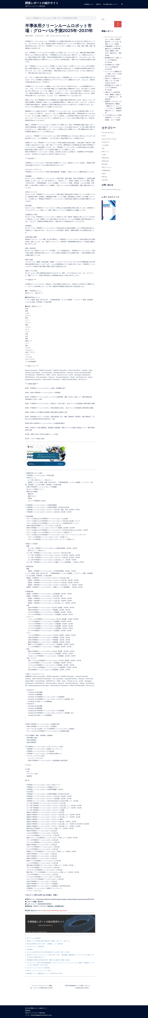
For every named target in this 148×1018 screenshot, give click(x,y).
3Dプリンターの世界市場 (33, 938)
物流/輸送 (105, 164)
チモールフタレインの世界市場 (35, 946)
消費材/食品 (105, 158)
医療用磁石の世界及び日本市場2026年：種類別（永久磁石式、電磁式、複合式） (49, 960)
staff (31, 35)
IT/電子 (47, 35)
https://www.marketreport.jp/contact (54, 910)
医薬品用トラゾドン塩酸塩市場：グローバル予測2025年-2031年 (44, 973)
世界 (68, 35)
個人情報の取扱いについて (110, 4)
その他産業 (105, 145)
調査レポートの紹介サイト (42, 3)
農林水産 (104, 177)
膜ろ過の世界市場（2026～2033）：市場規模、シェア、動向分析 (45, 943)
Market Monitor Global (58, 35)
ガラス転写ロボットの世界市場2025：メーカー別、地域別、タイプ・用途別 (113, 117)
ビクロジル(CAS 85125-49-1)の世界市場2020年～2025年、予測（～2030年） (49, 952)
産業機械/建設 (106, 170)
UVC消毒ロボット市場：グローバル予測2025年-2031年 (112, 67)
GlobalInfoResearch (108, 132)
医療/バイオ (105, 151)
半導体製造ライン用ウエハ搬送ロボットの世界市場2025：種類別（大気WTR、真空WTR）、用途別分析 (113, 50)
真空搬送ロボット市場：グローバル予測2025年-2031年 (113, 60)
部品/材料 (105, 180)
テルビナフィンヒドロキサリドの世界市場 (38, 968)
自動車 (104, 173)
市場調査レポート (89, 4)
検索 (103, 19)
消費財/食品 (105, 161)
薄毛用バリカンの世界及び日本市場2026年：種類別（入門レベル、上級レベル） (49, 941)
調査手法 (98, 4)
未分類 (104, 155)
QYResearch (105, 142)
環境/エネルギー (107, 167)
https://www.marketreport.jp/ (111, 189)
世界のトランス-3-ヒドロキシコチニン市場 (38, 970)
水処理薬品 (30, 949)
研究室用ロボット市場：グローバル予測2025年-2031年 (113, 87)
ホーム (29, 18)
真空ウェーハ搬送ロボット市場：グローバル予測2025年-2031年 (113, 81)
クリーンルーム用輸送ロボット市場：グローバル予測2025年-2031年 (113, 74)
